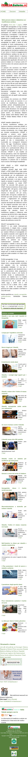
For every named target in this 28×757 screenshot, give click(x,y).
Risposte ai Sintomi (6, 649)
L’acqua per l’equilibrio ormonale (12, 333)
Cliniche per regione (6, 653)
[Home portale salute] (14, 8)
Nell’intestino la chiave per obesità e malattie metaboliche (14, 544)
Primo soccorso (18, 649)
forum (6, 306)
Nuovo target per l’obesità (10, 347)
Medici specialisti (5, 657)
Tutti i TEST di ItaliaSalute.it (8, 682)
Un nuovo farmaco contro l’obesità (13, 425)
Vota (9, 699)
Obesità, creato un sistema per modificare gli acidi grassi (14, 460)
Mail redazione (15, 734)
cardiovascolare (6, 296)
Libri (14, 653)
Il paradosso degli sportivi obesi (12, 584)
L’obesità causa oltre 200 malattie (12, 439)
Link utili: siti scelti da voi (8, 647)
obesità (16, 294)
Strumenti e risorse (7, 644)
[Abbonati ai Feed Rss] (5, 716)
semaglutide (23, 294)
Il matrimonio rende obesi (10, 362)
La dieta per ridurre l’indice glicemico (13, 621)
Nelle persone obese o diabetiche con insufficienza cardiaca (14, 21)
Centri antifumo (9, 655)
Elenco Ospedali (19, 651)
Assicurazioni (20, 653)
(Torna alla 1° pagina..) (16, 25)
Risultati (14, 699)
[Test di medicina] (11, 680)
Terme (2, 655)
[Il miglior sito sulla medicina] (13, 716)
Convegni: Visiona (22, 647)
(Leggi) (20, 327)
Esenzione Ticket (20, 655)
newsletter (20, 306)
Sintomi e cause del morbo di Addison (14, 473)
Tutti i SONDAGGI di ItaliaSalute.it (10, 701)
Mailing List (9, 651)
